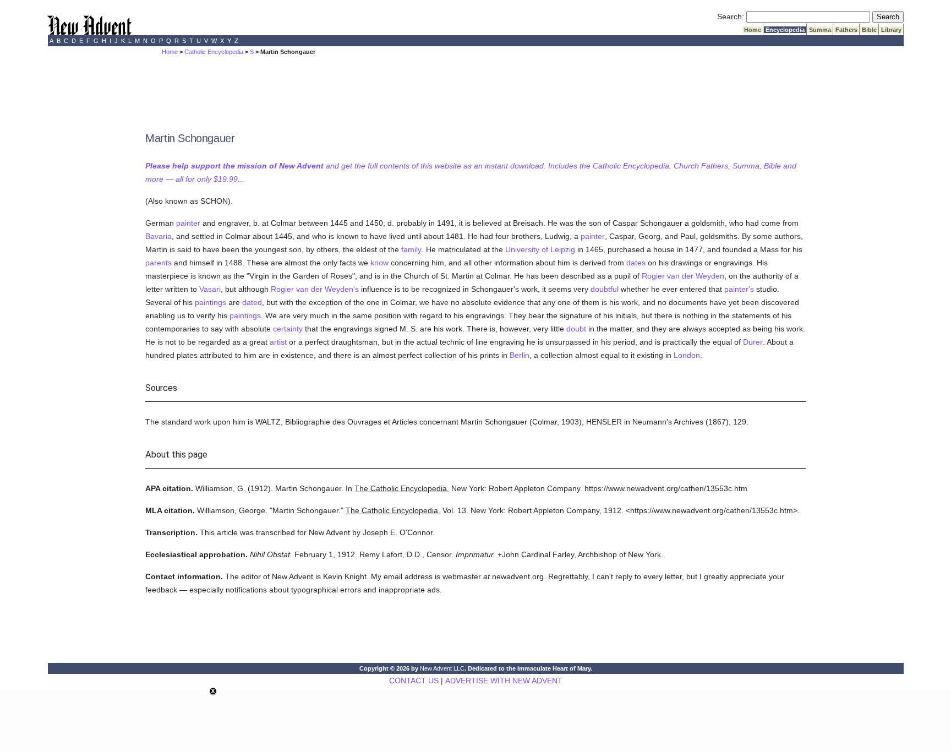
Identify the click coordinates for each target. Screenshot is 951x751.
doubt (576, 328)
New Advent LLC (442, 668)
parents (158, 262)
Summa (820, 29)
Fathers (846, 29)
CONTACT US (414, 680)
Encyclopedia (785, 29)
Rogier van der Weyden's (315, 289)
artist (278, 342)
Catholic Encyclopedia (213, 51)
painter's (739, 289)
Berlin (519, 355)
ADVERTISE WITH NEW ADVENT (503, 680)
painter (188, 223)
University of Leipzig (540, 249)
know (379, 262)
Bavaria (158, 236)
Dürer (753, 342)
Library (891, 29)
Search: (730, 16)
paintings (210, 302)
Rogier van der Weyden (683, 275)
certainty (288, 328)
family (411, 249)
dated (252, 302)
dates (636, 262)
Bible (869, 29)
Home (752, 29)
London (687, 355)
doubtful (605, 289)
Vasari (210, 289)
